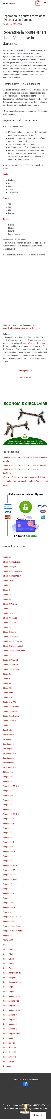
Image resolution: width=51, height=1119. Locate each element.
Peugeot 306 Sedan (10, 879)
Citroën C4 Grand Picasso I (13, 646)
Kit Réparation (8, 772)
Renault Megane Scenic (11, 1033)
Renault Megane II (10, 1019)
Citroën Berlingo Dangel (12, 562)
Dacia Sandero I (9, 758)
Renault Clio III (8, 959)
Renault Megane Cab (10, 1005)
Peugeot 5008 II (9, 907)
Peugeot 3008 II (9, 851)
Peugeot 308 (7, 889)
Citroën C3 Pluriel (9, 623)
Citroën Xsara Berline (11, 707)
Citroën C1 (7, 585)
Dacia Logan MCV (9, 753)
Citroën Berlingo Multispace (13, 571)
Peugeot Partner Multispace (13, 926)
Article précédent (25, 371)
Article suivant (25, 377)
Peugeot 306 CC (9, 870)
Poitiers (42, 343)
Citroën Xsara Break (10, 711)
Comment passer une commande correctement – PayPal (24, 465)
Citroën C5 (7, 674)
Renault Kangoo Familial (12, 973)
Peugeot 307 (7, 884)
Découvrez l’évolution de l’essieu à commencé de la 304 (24, 477)
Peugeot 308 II (8, 893)
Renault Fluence (9, 968)
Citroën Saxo (7, 697)
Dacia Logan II (8, 744)
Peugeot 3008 (8, 847)
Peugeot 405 (7, 898)
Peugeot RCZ (8, 935)
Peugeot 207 (7, 833)
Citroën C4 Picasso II (10, 665)
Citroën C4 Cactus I (10, 632)
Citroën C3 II (7, 609)
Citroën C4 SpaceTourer (11, 669)
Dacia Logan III (8, 749)
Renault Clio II (8, 954)
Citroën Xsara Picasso (11, 716)
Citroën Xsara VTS (9, 721)
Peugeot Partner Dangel (12, 917)
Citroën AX (7, 557)
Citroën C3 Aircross (10, 604)
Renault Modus (8, 1038)
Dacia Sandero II (9, 763)
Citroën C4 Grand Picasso (12, 641)
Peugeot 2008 (8, 795)
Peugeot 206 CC (9, 809)
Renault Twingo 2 (9, 1057)
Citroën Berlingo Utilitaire (12, 576)
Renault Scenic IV (9, 1052)
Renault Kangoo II (9, 977)
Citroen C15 (7, 590)
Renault (5, 945)
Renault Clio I (8, 949)
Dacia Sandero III (9, 767)
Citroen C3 (7, 599)
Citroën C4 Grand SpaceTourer (14, 651)
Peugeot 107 (7, 791)
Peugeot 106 (7, 781)
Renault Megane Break (11, 1001)
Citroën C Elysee (9, 581)
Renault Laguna (9, 987)
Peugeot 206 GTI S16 (11, 814)
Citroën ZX (7, 725)
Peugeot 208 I (8, 837)
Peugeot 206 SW (9, 823)
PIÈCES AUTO (8, 940)
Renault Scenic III (9, 1047)
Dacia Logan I (8, 739)
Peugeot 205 (7, 800)
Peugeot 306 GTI (9, 875)
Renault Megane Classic (12, 1010)
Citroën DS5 (7, 688)
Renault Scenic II (9, 1043)
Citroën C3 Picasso (10, 618)
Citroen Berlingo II (9, 567)
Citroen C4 (7, 627)
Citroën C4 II (7, 655)
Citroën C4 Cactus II (10, 637)
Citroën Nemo (8, 693)
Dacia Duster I (8, 730)
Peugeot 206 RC (9, 819)
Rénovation (7, 1066)
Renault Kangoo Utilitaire (12, 982)
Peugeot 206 (7, 805)
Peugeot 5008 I (8, 903)
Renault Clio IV (8, 963)
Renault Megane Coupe (11, 1015)
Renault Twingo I (9, 1061)
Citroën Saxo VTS (9, 702)
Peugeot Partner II (10, 921)
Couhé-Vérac (27, 343)
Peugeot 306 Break (10, 865)
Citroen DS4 (7, 683)
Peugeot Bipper (8, 912)
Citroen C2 (7, 595)
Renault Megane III (10, 1024)
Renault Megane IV (10, 1029)
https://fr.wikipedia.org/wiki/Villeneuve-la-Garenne (21, 328)
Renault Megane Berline (12, 996)
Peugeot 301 (7, 856)
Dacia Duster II (8, 735)
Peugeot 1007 (8, 777)
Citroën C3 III (8, 613)
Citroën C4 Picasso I (10, 660)
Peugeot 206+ (8, 828)
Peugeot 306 (7, 861)
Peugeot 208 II (8, 842)
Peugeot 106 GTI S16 (11, 786)
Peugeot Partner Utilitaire (12, 931)
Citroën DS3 (7, 679)
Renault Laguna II (9, 991)
